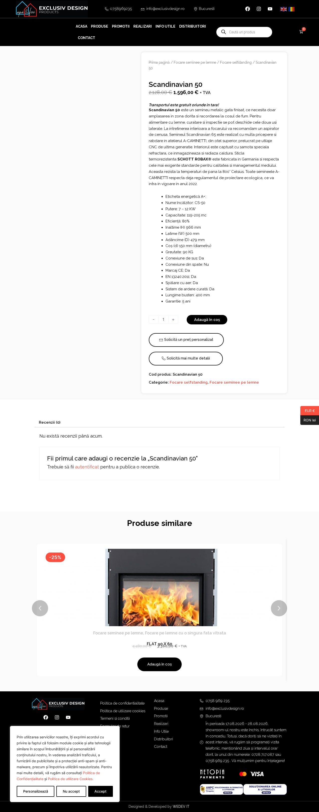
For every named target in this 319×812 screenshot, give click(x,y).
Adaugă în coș (207, 319)
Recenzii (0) (49, 422)
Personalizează (35, 791)
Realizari (142, 26)
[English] (284, 8)
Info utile (165, 26)
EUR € (307, 410)
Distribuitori (192, 26)
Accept (100, 791)
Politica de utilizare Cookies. (70, 779)
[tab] (49, 422)
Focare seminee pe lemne (195, 62)
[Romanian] (291, 8)
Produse (99, 26)
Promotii (121, 26)
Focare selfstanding (236, 62)
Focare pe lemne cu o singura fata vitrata (185, 633)
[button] (40, 608)
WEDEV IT (181, 807)
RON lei (308, 420)
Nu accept (71, 791)
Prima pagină (159, 62)
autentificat (87, 466)
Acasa (81, 26)
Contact (86, 38)
